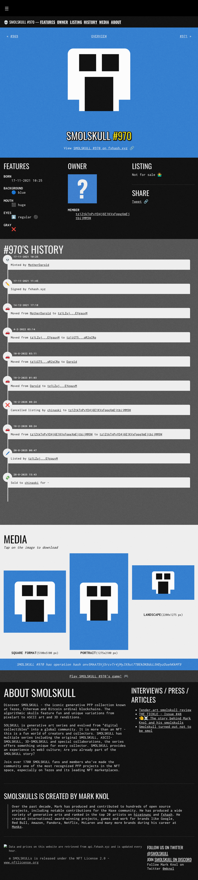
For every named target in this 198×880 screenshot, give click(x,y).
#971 (184, 36)
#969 (14, 36)
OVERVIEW (99, 36)
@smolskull (157, 853)
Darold (72, 361)
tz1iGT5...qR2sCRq (81, 337)
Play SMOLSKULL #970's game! (96, 676)
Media (104, 22)
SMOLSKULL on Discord (173, 859)
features (47, 22)
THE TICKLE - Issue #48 (160, 714)
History (90, 22)
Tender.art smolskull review (165, 710)
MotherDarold (38, 264)
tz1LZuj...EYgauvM (72, 313)
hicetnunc (142, 814)
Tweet (137, 201)
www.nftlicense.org (21, 862)
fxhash (166, 814)
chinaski (54, 410)
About (116, 22)
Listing (76, 22)
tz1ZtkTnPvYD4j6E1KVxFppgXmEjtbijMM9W (99, 410)
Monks (17, 827)
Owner (62, 22)
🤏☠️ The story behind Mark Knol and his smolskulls (165, 720)
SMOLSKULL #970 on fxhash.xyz (100, 148)
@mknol (168, 868)
